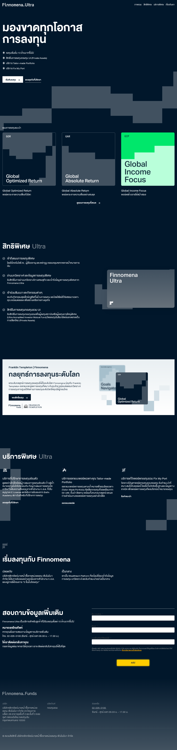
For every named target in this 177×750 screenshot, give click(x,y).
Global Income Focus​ (133, 190)
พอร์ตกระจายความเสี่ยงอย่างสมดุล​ (78, 195)
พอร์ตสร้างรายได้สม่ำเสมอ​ (133, 195)
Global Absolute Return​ (75, 190)
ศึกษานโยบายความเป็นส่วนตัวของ (131, 650)
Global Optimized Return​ (16, 190)
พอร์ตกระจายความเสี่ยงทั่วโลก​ (16, 195)
